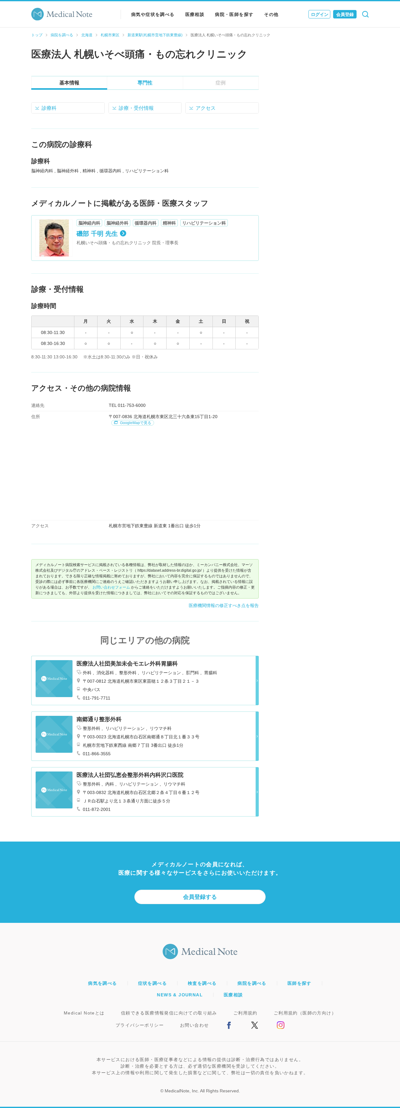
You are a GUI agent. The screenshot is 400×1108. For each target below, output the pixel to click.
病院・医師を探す (234, 14)
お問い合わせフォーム (111, 587)
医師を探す (300, 983)
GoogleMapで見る (135, 423)
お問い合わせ (194, 1025)
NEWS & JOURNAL (180, 995)
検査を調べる (202, 983)
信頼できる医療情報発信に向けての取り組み (169, 1012)
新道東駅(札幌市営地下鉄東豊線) (155, 35)
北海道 (86, 35)
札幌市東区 (110, 35)
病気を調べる (102, 983)
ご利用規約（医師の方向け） (305, 1012)
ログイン (319, 14)
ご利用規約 (245, 1012)
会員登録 (345, 14)
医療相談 (195, 14)
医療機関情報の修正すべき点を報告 (224, 605)
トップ (36, 35)
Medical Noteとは (84, 1012)
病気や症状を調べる (153, 14)
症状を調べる (152, 983)
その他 (271, 14)
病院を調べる (62, 35)
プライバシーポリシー (140, 1025)
